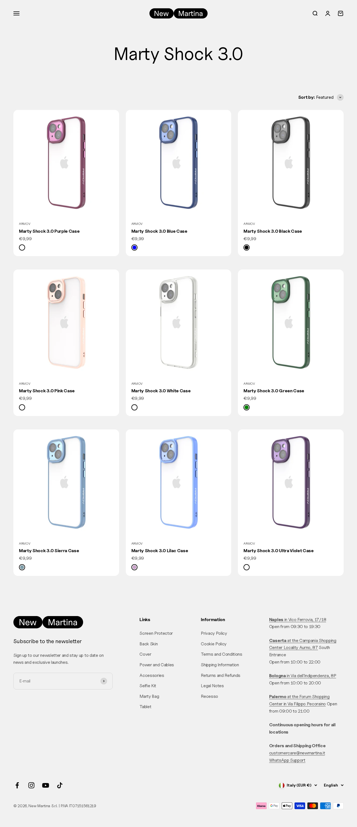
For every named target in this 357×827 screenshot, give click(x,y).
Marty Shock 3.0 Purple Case (49, 231)
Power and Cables (156, 664)
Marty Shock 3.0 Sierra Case (49, 550)
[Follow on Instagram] (31, 785)
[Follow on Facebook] (17, 785)
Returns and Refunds (220, 675)
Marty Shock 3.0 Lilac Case (159, 550)
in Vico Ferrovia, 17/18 (297, 619)
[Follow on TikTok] (60, 785)
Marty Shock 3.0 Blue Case (159, 231)
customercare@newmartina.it (297, 753)
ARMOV (24, 224)
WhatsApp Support (287, 760)
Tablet (145, 706)
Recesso (209, 696)
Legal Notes (212, 685)
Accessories (151, 675)
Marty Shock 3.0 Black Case (272, 231)
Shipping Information (220, 664)
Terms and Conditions (221, 654)
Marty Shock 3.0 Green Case (273, 390)
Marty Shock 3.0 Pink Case (47, 390)
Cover (145, 654)
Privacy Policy (214, 633)
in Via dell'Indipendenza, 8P (302, 675)
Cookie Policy (213, 643)
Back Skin (148, 643)
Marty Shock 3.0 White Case (161, 390)
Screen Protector (156, 633)
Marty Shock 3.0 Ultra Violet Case (278, 550)
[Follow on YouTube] (45, 785)
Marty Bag (149, 696)
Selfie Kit (147, 685)
